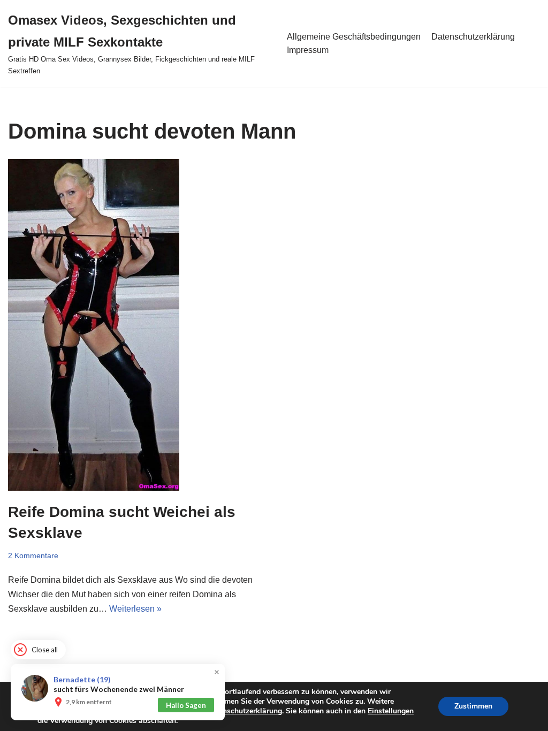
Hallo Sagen (186, 705)
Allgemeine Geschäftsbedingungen (354, 36)
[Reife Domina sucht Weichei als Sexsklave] (137, 325)
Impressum (308, 50)
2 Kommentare (33, 555)
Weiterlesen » (135, 608)
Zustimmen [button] (473, 706)
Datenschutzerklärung (473, 36)
